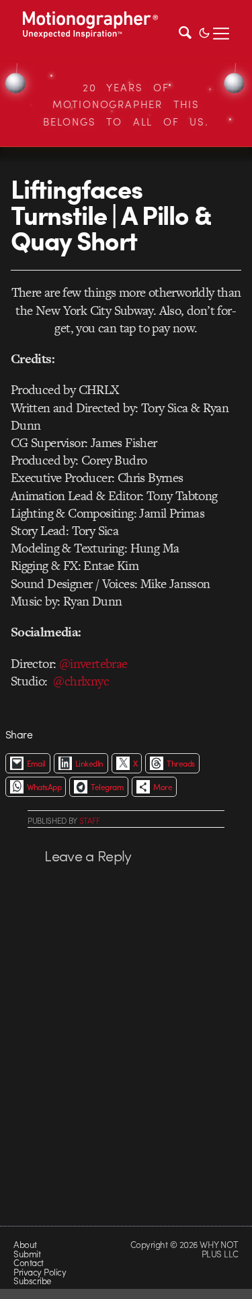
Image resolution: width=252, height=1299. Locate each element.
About (24, 1244)
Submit (26, 1253)
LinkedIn (89, 763)
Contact (28, 1262)
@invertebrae (93, 664)
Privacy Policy (39, 1271)
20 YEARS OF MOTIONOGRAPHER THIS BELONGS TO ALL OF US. (126, 104)
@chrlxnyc (81, 681)
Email (36, 763)
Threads (180, 763)
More (162, 787)
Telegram (107, 787)
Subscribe (31, 1280)
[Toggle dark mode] (204, 31)
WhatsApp (44, 787)
